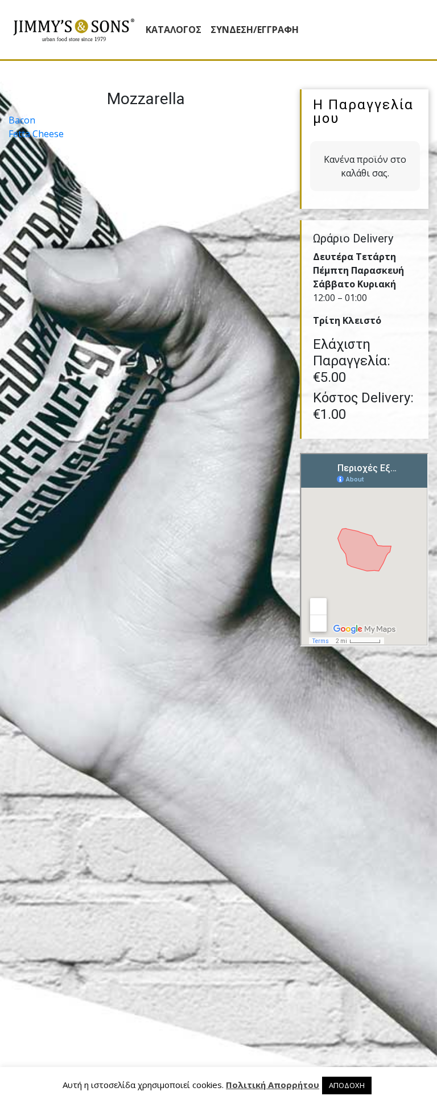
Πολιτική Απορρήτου (272, 1084)
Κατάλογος (173, 29)
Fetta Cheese (36, 133)
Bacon (22, 120)
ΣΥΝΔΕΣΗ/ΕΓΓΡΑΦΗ (255, 29)
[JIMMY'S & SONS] (73, 30)
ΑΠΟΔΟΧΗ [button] (347, 1085)
